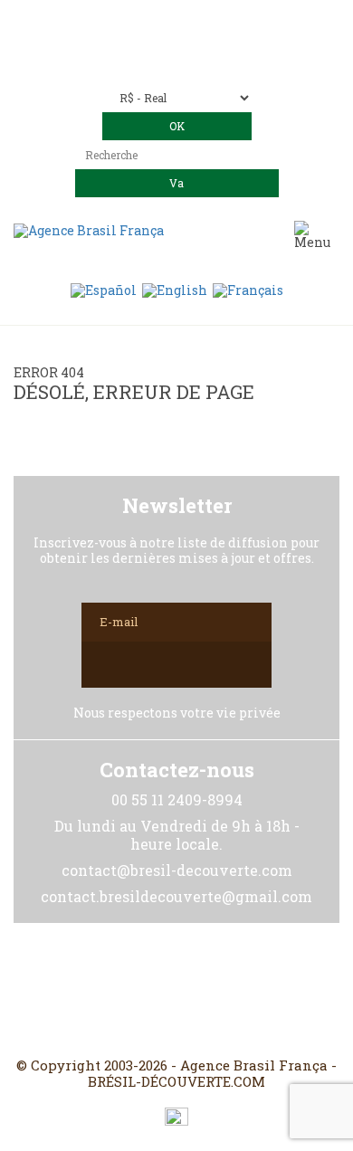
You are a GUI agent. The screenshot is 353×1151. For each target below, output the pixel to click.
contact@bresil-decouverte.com (198, 46)
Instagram (176, 990)
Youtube (220, 990)
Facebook (133, 990)
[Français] (248, 289)
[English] (174, 289)
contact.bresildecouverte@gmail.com (177, 62)
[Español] (104, 289)
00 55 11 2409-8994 (226, 20)
